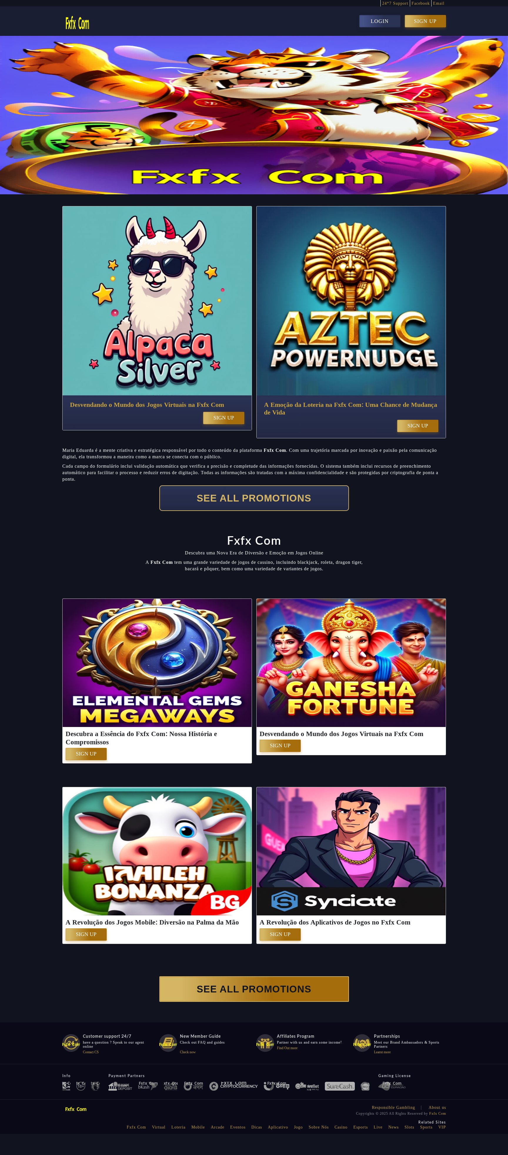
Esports (360, 1127)
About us (437, 1107)
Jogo (298, 1127)
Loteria (178, 1127)
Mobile (198, 1127)
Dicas (256, 1127)
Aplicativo (278, 1127)
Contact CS (91, 1052)
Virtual (159, 1127)
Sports (426, 1127)
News (393, 1127)
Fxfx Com (437, 1113)
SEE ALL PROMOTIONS (254, 498)
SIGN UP (425, 21)
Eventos (237, 1127)
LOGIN (380, 21)
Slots (409, 1127)
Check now (188, 1052)
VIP (442, 1127)
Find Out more (287, 1048)
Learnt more (382, 1052)
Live (378, 1127)
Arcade (217, 1127)
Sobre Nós (319, 1127)
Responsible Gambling (393, 1107)
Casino (341, 1127)
